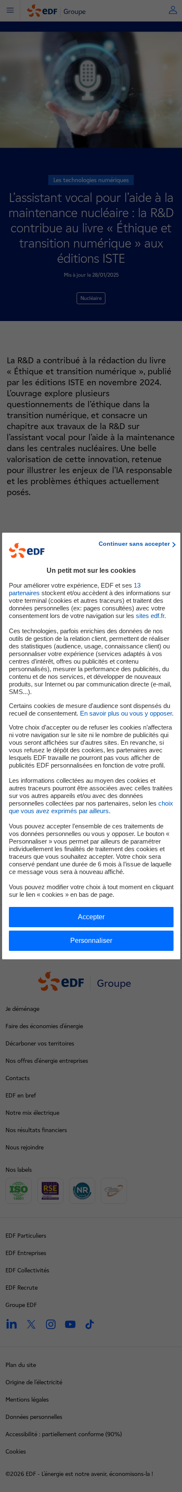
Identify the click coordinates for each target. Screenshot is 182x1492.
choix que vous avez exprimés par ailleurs (91, 807)
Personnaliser (91, 940)
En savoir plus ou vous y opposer (126, 713)
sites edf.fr (150, 615)
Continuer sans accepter (134, 543)
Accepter (91, 916)
